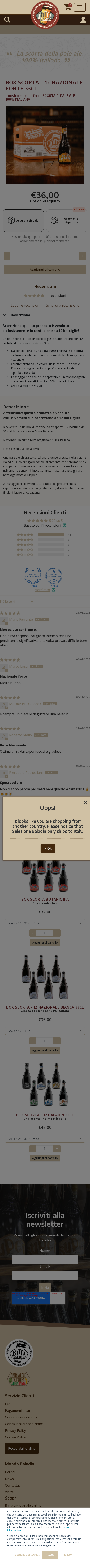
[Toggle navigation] (80, 7)
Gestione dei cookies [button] (27, 1554)
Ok (49, 848)
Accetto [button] (50, 1554)
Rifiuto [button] (68, 1554)
